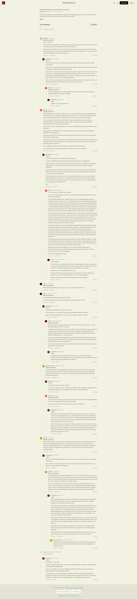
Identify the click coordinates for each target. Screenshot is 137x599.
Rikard (50, 88)
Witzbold (45, 38)
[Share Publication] (117, 2)
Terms (71, 587)
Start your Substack (64, 591)
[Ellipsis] (96, 38)
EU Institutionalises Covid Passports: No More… (55, 9)
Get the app (76, 591)
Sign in (132, 3)
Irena (44, 438)
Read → (42, 19)
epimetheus (43, 11)
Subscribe (124, 3)
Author (47, 60)
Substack (60, 595)
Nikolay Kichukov (50, 365)
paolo (52, 259)
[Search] (114, 2)
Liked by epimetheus (49, 40)
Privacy (67, 587)
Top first (95, 24)
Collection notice (78, 587)
